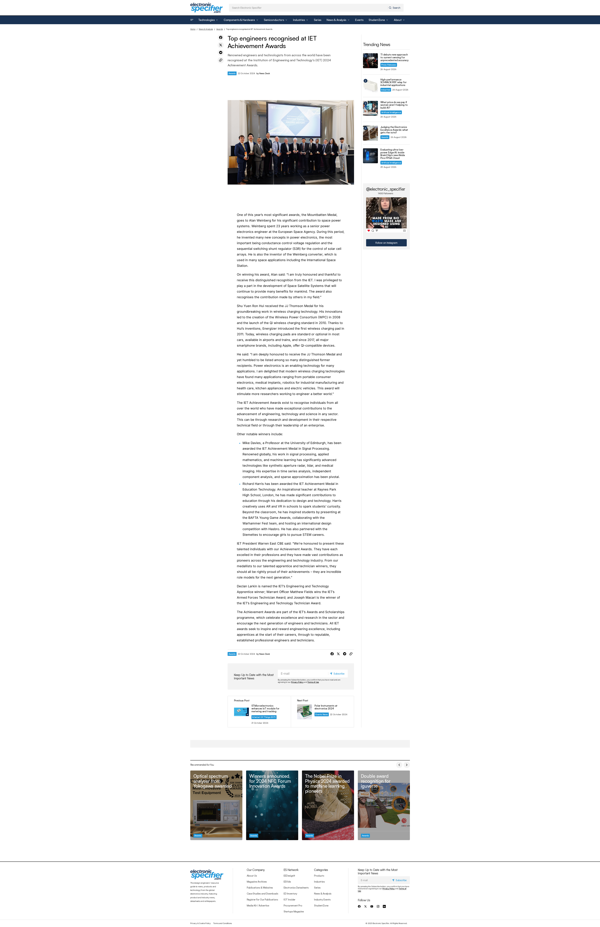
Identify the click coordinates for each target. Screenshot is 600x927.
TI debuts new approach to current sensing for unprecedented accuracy (394, 57)
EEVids (287, 881)
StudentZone (321, 905)
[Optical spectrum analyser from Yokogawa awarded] (216, 805)
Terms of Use (313, 682)
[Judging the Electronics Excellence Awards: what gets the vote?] (370, 133)
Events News (321, 714)
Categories (321, 870)
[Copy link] (220, 60)
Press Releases (388, 64)
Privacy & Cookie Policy (200, 923)
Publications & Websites (260, 887)
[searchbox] (308, 7)
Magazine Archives (257, 881)
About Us (252, 875)
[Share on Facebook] (220, 37)
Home (192, 29)
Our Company (256, 870)
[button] (192, 20)
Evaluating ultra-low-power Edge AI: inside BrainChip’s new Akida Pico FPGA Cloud (392, 153)
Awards (219, 29)
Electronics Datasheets (296, 887)
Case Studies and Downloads (262, 893)
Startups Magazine (294, 911)
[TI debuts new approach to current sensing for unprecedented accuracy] (370, 60)
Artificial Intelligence (391, 112)
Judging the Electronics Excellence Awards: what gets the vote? (394, 130)
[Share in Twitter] (220, 45)
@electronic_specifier (385, 189)
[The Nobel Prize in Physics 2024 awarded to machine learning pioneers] (328, 805)
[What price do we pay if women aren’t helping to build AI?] (370, 108)
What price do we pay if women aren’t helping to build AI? (394, 105)
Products (319, 875)
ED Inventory (290, 893)
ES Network (291, 870)
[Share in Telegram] (220, 52)
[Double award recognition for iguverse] (384, 805)
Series (317, 887)
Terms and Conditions (222, 923)
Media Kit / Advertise (258, 905)
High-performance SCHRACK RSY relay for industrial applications (393, 82)
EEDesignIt (289, 875)
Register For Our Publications (262, 899)
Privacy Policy (297, 682)
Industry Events (322, 899)
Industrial (385, 89)
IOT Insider (289, 899)
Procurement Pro (293, 905)
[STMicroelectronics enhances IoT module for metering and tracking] (259, 711)
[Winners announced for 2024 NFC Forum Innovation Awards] (272, 805)
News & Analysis (206, 29)
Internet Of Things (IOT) (264, 717)
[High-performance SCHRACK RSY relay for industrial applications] (370, 85)
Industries (319, 881)
